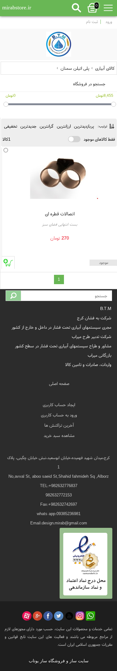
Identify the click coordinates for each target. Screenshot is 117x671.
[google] (37, 616)
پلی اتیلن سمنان (74, 68)
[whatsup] (90, 616)
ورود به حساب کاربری (59, 415)
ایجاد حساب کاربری (59, 404)
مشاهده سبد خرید (59, 435)
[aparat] (27, 616)
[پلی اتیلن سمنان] (58, 43)
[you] (69, 616)
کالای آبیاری (104, 68)
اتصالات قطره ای (60, 213)
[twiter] (58, 616)
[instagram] (80, 616)
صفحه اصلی (59, 383)
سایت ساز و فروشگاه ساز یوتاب (59, 661)
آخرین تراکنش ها (59, 425)
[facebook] (48, 616)
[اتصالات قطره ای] (63, 174)
